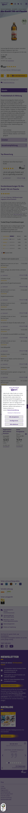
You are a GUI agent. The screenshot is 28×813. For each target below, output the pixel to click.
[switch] (3, 810)
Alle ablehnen (14, 424)
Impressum (10, 413)
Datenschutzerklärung (13, 410)
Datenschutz (17, 413)
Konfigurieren (14, 420)
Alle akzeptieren (14, 417)
